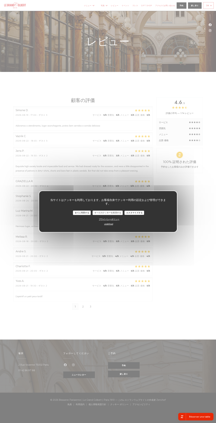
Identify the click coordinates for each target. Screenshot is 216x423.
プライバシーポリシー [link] (109, 219)
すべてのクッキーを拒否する (107, 213)
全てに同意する (82, 213)
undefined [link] (108, 224)
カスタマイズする (134, 213)
